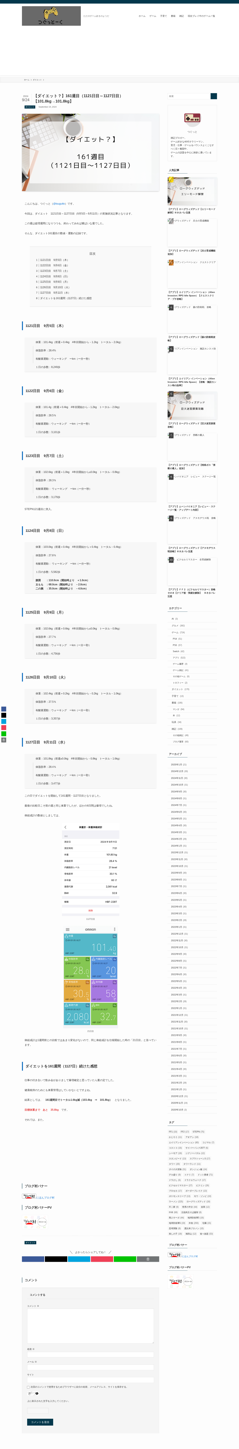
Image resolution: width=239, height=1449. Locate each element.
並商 (205, 1207)
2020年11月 (179, 1103)
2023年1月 (178, 927)
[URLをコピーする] (148, 1259)
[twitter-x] (206, 2)
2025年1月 (178, 764)
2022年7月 (178, 967)
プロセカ (175, 1191)
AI (175, 618)
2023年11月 (179, 859)
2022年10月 (179, 947)
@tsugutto (59, 203)
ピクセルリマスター (180, 1185)
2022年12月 (179, 933)
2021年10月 (179, 1028)
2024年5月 (178, 818)
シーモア (175, 1153)
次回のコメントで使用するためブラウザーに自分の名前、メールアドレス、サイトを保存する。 (79, 1387)
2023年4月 (178, 906)
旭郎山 (191, 1234)
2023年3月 (178, 913)
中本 (173, 1212)
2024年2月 (178, 839)
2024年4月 (178, 825)
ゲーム (178, 632)
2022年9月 (178, 954)
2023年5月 (178, 900)
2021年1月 (178, 1089)
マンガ (178, 709)
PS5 (177, 645)
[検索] (215, 2)
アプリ (179, 657)
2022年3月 (178, 994)
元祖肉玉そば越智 (191, 1212)
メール (32, 1361)
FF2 (185, 1132)
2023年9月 (178, 872)
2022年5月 (178, 981)
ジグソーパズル (195, 1153)
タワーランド (191, 1164)
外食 (194, 1223)
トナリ (189, 1174)
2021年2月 (178, 1082)
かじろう (175, 1137)
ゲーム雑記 (180, 670)
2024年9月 (178, 791)
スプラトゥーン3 (200, 1158)
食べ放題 (206, 1234)
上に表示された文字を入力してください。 (48, 1401)
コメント (33, 1306)
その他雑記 (180, 735)
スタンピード (177, 1158)
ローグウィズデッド (198, 1201)
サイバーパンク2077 (197, 1148)
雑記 (177, 729)
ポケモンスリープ (179, 1196)
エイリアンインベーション (184, 1142)
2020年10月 (179, 1109)
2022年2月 (178, 1001)
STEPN (198, 1132)
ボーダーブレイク (196, 1191)
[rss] (211, 2)
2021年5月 (178, 1062)
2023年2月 (178, 920)
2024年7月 (178, 805)
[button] (33, 1259)
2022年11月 (179, 940)
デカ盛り (175, 1174)
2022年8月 (178, 960)
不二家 (174, 1207)
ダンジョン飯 (198, 1169)
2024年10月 (179, 784)
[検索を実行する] (214, 96)
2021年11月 (179, 1021)
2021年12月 (179, 1015)
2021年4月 (178, 1069)
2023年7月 (178, 886)
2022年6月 (178, 974)
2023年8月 (178, 879)
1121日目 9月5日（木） (54, 260)
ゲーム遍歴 (180, 664)
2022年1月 (178, 1008)
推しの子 (175, 1234)
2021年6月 (178, 1055)
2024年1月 (178, 845)
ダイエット (29, 107)
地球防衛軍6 (177, 1223)
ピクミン (202, 1185)
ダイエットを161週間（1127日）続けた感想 (66, 298)
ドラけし (175, 1180)
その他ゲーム (181, 676)
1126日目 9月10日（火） (55, 287)
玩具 (176, 722)
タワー (174, 1164)
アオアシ (192, 1137)
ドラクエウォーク (195, 1180)
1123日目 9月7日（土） (54, 270)
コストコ (175, 1148)
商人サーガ (176, 1217)
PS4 (177, 639)
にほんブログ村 (45, 1197)
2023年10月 (179, 866)
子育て (178, 696)
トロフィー (180, 683)
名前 (31, 1349)
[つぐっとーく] (51, 16)
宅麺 (206, 1223)
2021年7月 (178, 1049)
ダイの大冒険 (177, 1169)
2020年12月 (179, 1096)
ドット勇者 (205, 1174)
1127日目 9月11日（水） (55, 292)
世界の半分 (189, 1207)
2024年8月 (178, 798)
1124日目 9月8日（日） (54, 276)
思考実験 (175, 1228)
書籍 (177, 702)
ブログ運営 (180, 741)
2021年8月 (178, 1042)
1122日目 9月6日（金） (54, 265)
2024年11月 (179, 778)
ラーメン (176, 1201)
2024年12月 (179, 771)
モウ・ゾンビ (202, 1196)
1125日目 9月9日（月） (54, 281)
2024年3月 (178, 832)
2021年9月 (178, 1035)
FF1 (173, 1132)
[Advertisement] (119, 53)
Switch (178, 651)
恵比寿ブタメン (194, 1228)
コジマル (208, 1142)
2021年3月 (178, 1076)
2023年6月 (178, 893)
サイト (30, 1374)
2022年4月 (178, 988)
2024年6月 (178, 812)
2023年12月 (179, 852)
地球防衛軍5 (196, 1217)
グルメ (178, 625)
